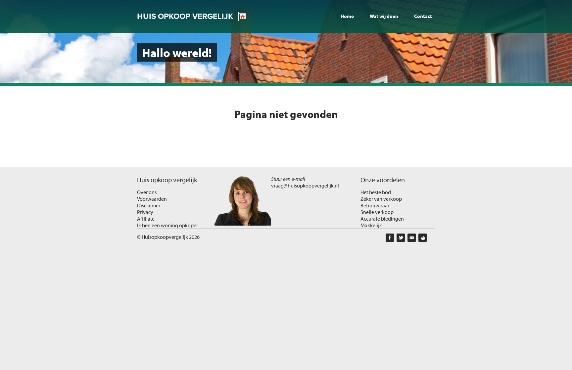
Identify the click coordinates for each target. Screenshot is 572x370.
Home (347, 16)
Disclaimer (148, 205)
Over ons (147, 192)
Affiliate (146, 218)
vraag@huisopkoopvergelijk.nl (305, 185)
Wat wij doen (384, 16)
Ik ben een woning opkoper (167, 225)
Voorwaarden (152, 198)
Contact (423, 16)
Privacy (145, 212)
